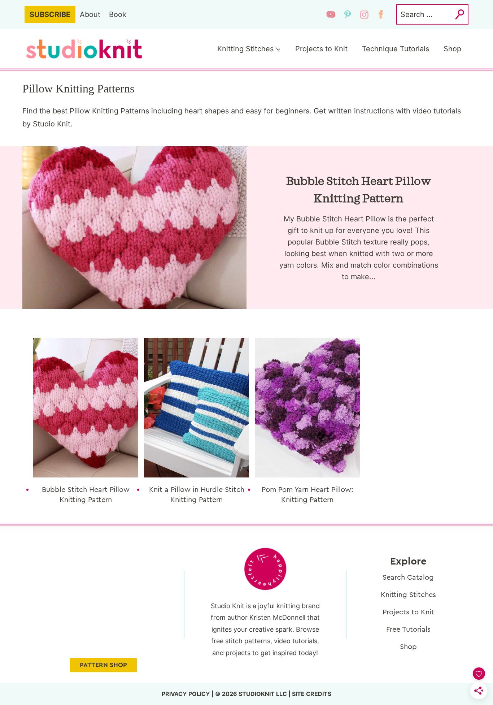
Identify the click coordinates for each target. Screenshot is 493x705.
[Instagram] (364, 14)
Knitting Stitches (408, 594)
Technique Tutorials (395, 48)
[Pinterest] (347, 14)
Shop (452, 48)
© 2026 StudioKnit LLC (251, 693)
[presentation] (85, 407)
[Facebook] (381, 14)
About (90, 14)
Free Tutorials (408, 629)
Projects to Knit (321, 48)
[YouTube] (331, 14)
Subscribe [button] (50, 14)
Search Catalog (408, 577)
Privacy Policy (186, 693)
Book (117, 14)
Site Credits (311, 693)
